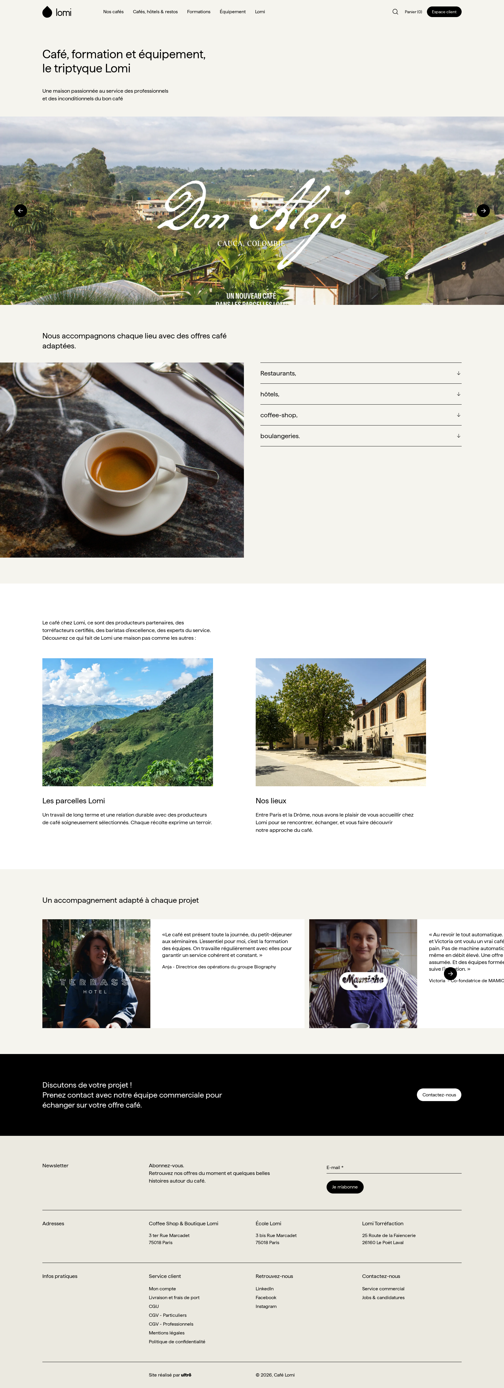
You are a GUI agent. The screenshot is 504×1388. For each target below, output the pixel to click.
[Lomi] (69, 12)
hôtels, (269, 394)
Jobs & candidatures (383, 1297)
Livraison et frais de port (174, 1297)
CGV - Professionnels (171, 1324)
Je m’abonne (345, 1186)
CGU (154, 1306)
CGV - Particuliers (168, 1315)
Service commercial (383, 1288)
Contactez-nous (439, 1094)
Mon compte (162, 1288)
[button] (20, 210)
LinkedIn (265, 1288)
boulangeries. (280, 435)
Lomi (260, 11)
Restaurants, (278, 373)
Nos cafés (113, 11)
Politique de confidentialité (177, 1341)
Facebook (266, 1297)
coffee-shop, (278, 414)
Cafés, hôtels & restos (155, 11)
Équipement (233, 11)
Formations (198, 11)
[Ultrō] (186, 1374)
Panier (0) (413, 11)
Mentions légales (166, 1332)
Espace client (444, 11)
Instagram (266, 1306)
